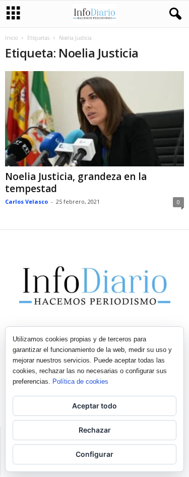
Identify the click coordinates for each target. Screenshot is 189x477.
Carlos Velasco (26, 201)
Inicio (11, 37)
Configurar (94, 454)
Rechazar (95, 430)
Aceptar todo (94, 405)
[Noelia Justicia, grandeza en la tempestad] (94, 118)
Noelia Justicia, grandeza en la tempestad (76, 182)
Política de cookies (80, 381)
